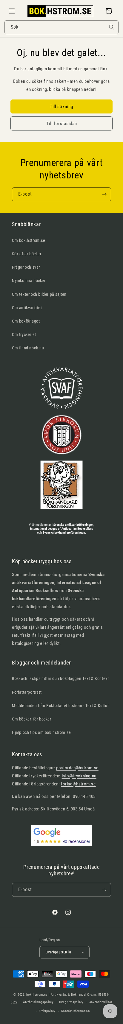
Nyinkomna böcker (29, 280)
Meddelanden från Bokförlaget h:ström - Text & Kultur (60, 705)
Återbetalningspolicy (38, 1002)
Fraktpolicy (47, 1011)
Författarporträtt (26, 692)
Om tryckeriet (24, 334)
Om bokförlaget (26, 321)
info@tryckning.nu (79, 776)
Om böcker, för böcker (31, 719)
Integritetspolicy (71, 1002)
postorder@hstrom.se (77, 768)
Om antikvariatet (27, 307)
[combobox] (61, 27)
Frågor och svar (26, 267)
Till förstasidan (61, 123)
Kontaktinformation (75, 1011)
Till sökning (61, 106)
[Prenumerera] (104, 194)
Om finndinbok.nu (28, 348)
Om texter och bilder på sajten (39, 294)
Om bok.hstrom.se (28, 240)
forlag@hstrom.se (78, 784)
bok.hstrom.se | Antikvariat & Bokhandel (56, 995)
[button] (12, 11)
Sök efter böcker (26, 253)
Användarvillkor (101, 1002)
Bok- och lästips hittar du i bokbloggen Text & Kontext (60, 678)
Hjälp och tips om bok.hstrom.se (41, 732)
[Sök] (111, 27)
